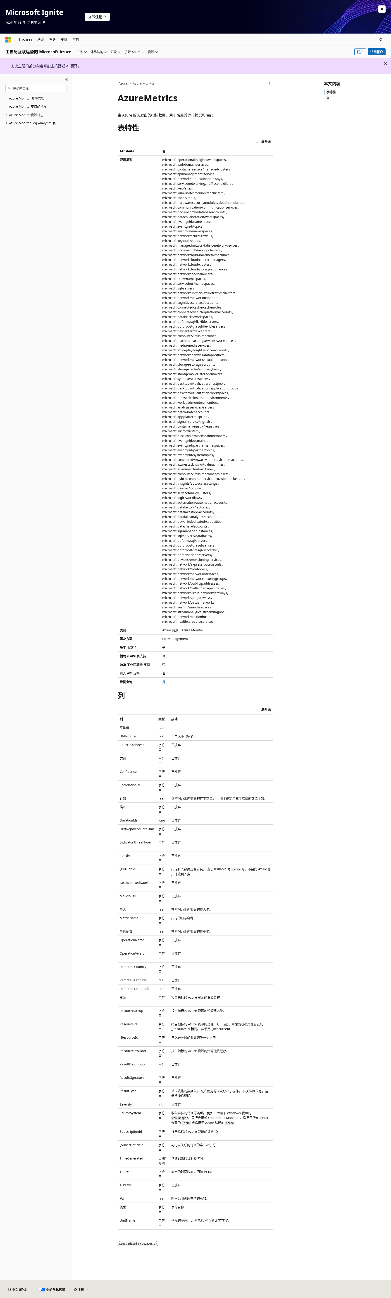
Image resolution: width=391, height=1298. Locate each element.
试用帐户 (376, 52)
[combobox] (36, 88)
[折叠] (66, 79)
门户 (360, 52)
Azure (123, 83)
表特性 (331, 92)
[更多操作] (269, 83)
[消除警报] (382, 9)
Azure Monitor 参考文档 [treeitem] (26, 98)
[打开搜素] (381, 40)
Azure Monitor (144, 83)
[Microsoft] (8, 40)
